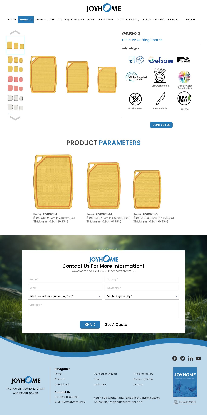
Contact (174, 19)
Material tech (45, 19)
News (91, 19)
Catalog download (71, 19)
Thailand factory (127, 19)
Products (25, 19)
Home (12, 19)
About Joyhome (154, 19)
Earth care (105, 19)
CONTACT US (161, 125)
